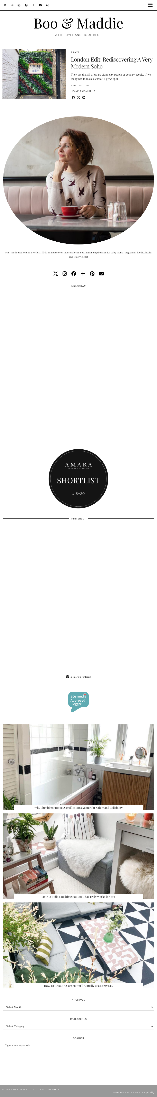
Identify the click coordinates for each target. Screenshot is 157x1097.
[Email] (40, 5)
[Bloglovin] (33, 5)
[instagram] (65, 273)
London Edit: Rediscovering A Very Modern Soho (111, 62)
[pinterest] (92, 273)
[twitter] (55, 273)
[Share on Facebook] (73, 98)
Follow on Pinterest (80, 676)
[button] (151, 5)
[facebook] (73, 273)
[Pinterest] (19, 5)
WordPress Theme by (133, 1092)
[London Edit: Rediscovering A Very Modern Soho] (34, 74)
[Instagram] (12, 5)
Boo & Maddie (78, 22)
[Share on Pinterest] (83, 98)
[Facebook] (26, 5)
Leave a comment (83, 91)
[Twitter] (5, 5)
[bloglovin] (83, 273)
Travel (76, 52)
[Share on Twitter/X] (78, 98)
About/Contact (51, 1089)
